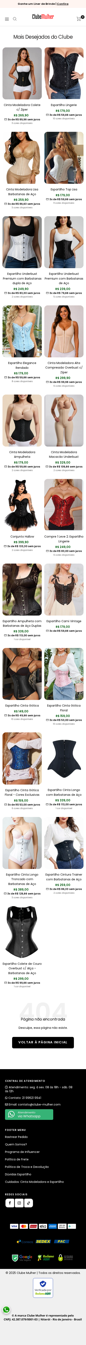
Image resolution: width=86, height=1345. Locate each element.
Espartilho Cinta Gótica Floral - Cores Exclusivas (22, 792)
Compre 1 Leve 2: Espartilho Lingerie (63, 538)
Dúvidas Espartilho (18, 1174)
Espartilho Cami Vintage (64, 621)
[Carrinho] (79, 19)
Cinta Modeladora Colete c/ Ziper (22, 107)
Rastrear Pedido (16, 1137)
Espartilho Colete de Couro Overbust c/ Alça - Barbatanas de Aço (22, 968)
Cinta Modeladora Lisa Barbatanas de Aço (22, 191)
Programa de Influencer (22, 1152)
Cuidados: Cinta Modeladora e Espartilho (34, 1182)
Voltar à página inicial (43, 1042)
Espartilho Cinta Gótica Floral (64, 707)
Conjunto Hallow (22, 536)
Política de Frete (17, 1159)
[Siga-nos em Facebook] (10, 1203)
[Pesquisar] (15, 19)
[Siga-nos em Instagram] (19, 1203)
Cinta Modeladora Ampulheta (22, 454)
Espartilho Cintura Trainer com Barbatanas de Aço (64, 876)
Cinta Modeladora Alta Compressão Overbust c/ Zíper (64, 367)
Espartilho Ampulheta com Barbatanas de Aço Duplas (22, 623)
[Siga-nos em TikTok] (28, 1203)
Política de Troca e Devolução (27, 1167)
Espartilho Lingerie (64, 105)
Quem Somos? (16, 1144)
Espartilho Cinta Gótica (22, 705)
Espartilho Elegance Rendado (22, 365)
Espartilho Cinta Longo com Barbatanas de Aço (64, 792)
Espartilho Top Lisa (64, 189)
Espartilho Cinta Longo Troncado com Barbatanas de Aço (22, 879)
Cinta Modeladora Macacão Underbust (64, 454)
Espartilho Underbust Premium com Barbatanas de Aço (64, 278)
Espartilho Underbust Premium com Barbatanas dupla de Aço (22, 278)
